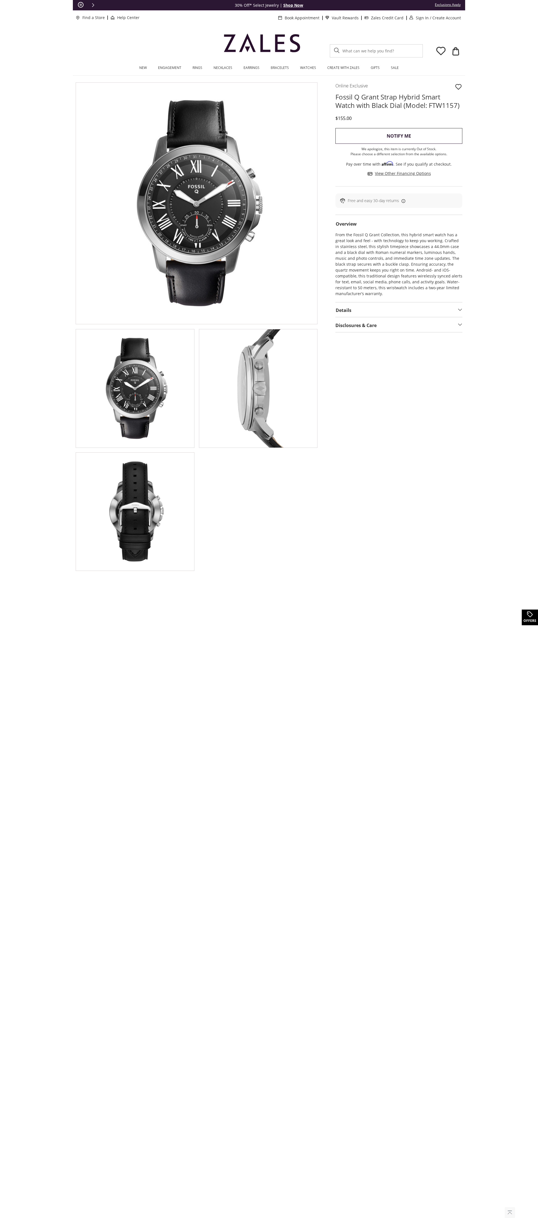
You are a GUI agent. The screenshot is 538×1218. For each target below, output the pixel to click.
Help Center (128, 17)
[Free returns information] (402, 200)
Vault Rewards (345, 17)
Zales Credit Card (387, 17)
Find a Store (93, 17)
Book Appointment (302, 17)
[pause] (80, 5)
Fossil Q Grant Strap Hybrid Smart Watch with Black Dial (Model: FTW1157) (397, 101)
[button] (93, 5)
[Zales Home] (262, 45)
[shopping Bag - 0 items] (455, 51)
